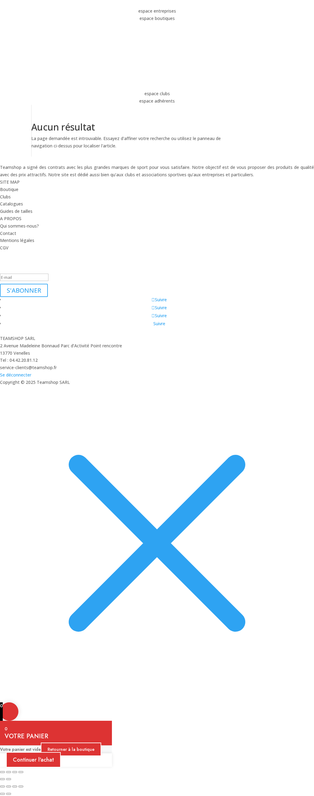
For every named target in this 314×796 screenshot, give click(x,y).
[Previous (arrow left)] (2, 779)
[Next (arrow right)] (8, 779)
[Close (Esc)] (20, 772)
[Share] (14, 772)
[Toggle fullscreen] (8, 772)
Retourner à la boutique (71, 749)
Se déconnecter (15, 375)
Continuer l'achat (33, 760)
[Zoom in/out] (2, 772)
